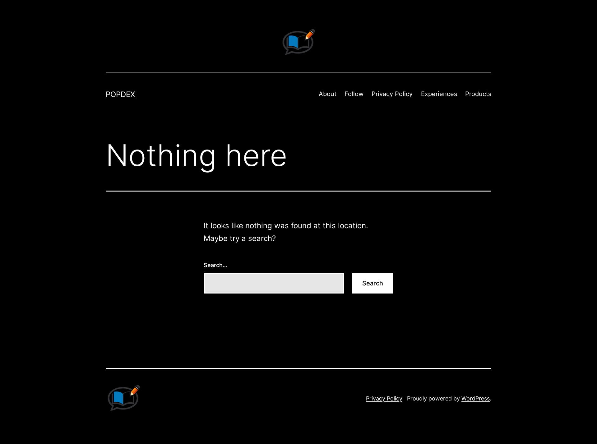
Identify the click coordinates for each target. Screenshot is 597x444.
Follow (354, 94)
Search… (215, 265)
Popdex (120, 94)
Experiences (439, 94)
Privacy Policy (392, 94)
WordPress (475, 398)
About (327, 94)
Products (478, 94)
